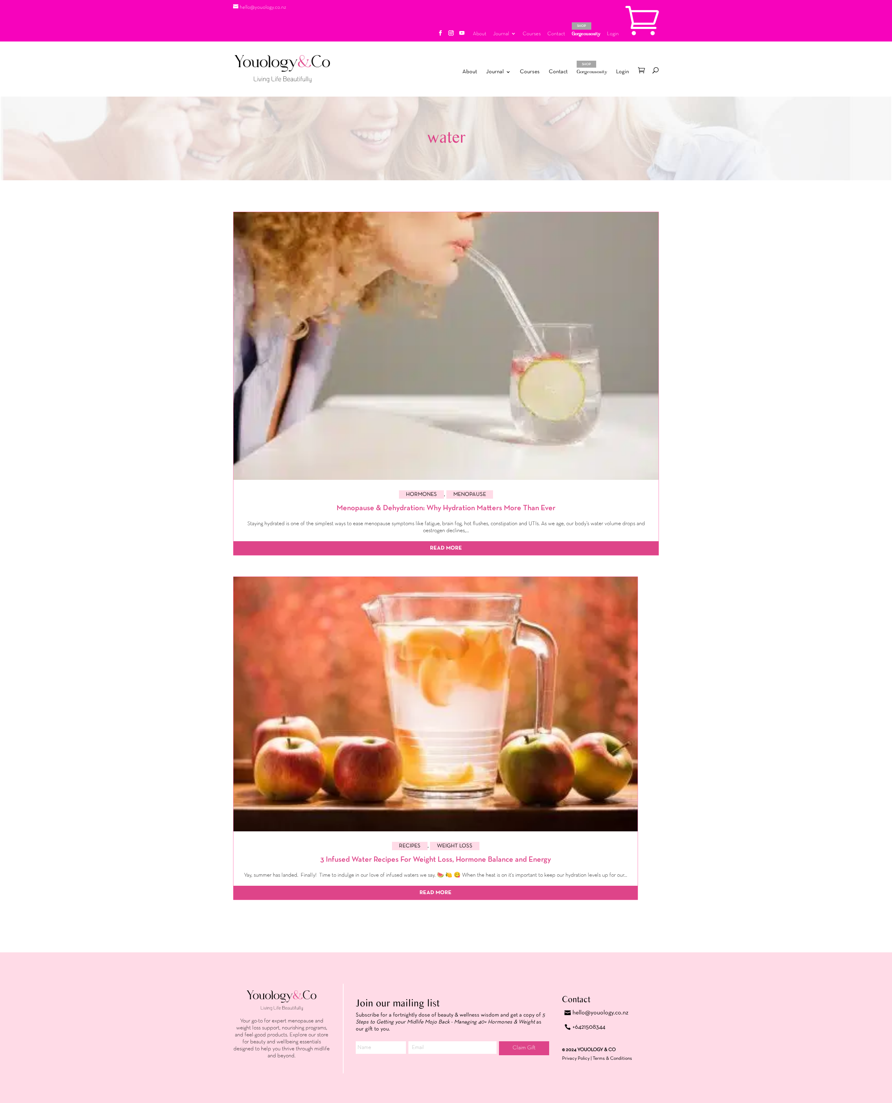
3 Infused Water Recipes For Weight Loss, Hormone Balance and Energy (435, 859)
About (479, 33)
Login (613, 33)
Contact (556, 33)
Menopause (469, 494)
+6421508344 (588, 1027)
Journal (501, 33)
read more (446, 548)
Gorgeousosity (586, 30)
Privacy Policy (576, 1058)
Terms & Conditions (612, 1058)
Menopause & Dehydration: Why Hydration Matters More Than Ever (446, 508)
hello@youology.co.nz (600, 1013)
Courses (532, 33)
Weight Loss (454, 846)
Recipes (410, 846)
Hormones (421, 494)
